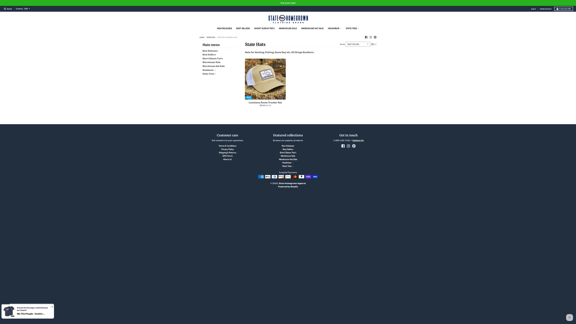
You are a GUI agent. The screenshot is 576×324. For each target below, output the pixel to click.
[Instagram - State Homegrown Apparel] (370, 37)
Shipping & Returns (227, 152)
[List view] (375, 44)
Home (202, 37)
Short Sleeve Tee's (212, 58)
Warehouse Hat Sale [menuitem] (312, 28)
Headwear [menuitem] (333, 28)
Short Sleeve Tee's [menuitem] (264, 28)
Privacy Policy (227, 149)
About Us (227, 159)
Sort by (342, 44)
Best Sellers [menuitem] (243, 28)
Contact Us (358, 140)
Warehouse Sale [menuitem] (288, 28)
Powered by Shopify (288, 186)
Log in (533, 9)
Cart (565, 9)
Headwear (208, 70)
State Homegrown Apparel (292, 183)
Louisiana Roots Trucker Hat (265, 102)
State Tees (208, 73)
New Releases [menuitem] (224, 28)
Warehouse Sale (211, 62)
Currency (19, 9)
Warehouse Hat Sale (213, 66)
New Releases (210, 51)
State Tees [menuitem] (351, 28)
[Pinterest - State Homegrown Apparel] (375, 37)
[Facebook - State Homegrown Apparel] (366, 37)
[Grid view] (372, 44)
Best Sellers (209, 54)
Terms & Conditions (227, 145)
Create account (545, 9)
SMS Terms (227, 155)
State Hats (211, 37)
